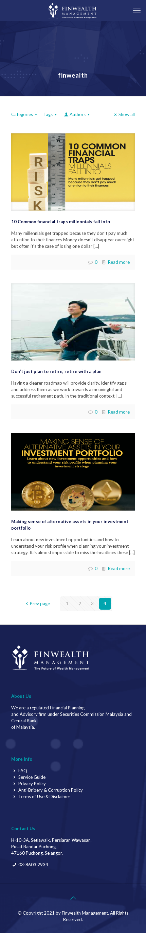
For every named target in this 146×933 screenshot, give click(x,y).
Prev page (40, 603)
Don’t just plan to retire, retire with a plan (56, 371)
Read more (119, 262)
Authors (78, 114)
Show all (126, 114)
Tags (48, 114)
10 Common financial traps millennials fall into (60, 221)
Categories (22, 114)
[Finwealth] (73, 10)
